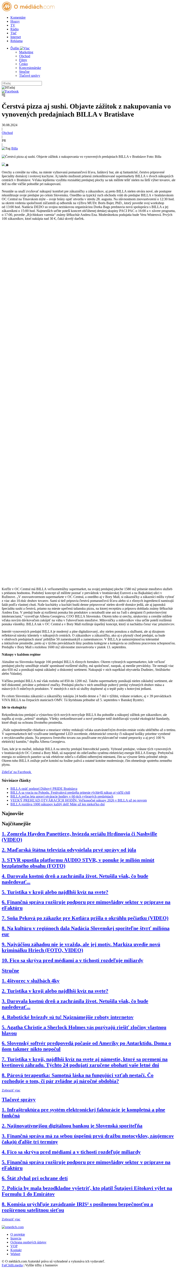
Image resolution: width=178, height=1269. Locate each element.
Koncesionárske (30, 68)
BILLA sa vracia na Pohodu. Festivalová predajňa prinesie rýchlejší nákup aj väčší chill (70, 792)
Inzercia (15, 1238)
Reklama (16, 41)
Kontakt (15, 1250)
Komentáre (18, 17)
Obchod (24, 56)
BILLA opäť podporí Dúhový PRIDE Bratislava (43, 788)
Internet (15, 37)
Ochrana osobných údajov (28, 1242)
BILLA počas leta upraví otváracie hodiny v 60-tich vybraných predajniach (61, 796)
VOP (14, 1246)
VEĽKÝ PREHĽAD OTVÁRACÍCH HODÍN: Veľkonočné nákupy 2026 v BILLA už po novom (78, 800)
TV (12, 25)
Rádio (14, 29)
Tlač (13, 33)
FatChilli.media (12, 1265)
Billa (14, 148)
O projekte (17, 1234)
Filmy (23, 60)
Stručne (24, 71)
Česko (23, 64)
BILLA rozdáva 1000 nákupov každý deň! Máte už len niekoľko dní (57, 804)
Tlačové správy (29, 75)
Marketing (26, 52)
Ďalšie (15, 48)
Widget (15, 1254)
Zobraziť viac (11, 1090)
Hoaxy (15, 21)
